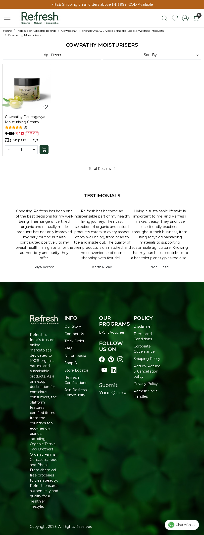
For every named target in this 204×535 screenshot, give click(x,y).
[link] (164, 18)
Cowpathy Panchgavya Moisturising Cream (25, 119)
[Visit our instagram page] (120, 359)
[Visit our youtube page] (104, 370)
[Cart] (44, 149)
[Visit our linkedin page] (113, 370)
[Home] (44, 20)
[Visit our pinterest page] (111, 359)
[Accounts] (185, 18)
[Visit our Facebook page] (102, 359)
